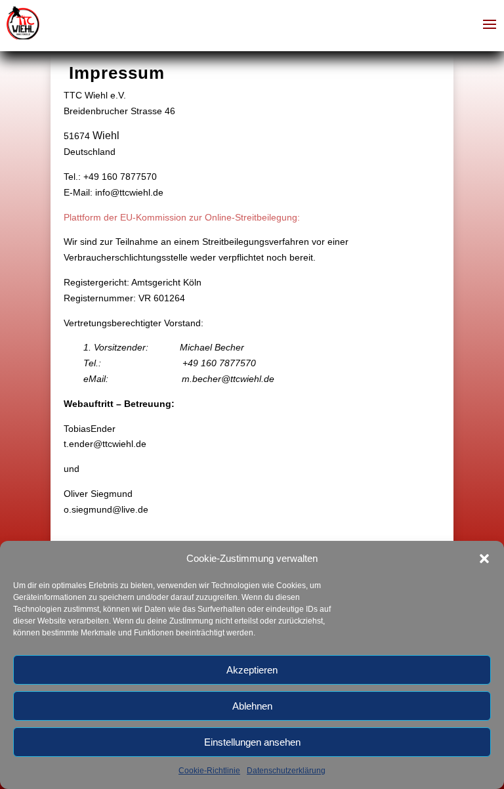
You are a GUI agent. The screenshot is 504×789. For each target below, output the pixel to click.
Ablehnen (252, 706)
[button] (484, 558)
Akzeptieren (252, 669)
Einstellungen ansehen (252, 742)
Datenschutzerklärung (286, 770)
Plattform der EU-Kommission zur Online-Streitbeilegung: (182, 217)
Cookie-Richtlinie (209, 770)
